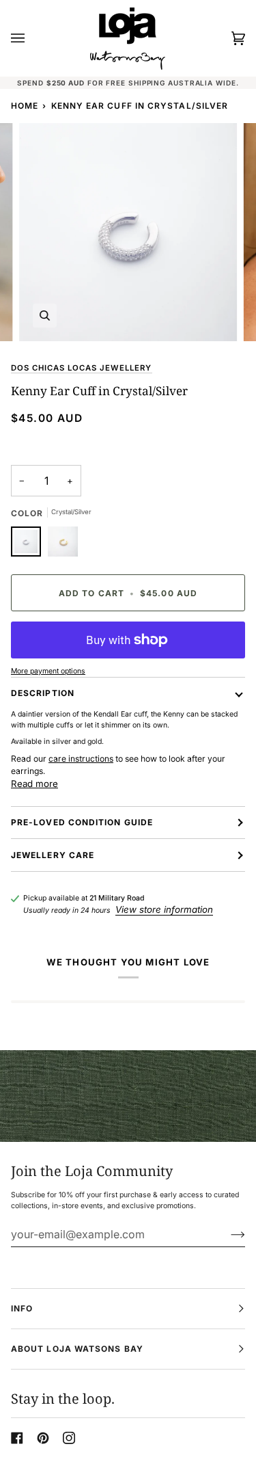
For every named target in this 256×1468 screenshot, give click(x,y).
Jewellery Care (52, 855)
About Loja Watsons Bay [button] (77, 1349)
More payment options (48, 671)
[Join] (227, 1234)
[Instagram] (69, 1438)
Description (42, 693)
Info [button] (22, 1308)
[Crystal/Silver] (29, 544)
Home (24, 106)
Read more (34, 783)
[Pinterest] (43, 1438)
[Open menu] (31, 38)
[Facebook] (17, 1438)
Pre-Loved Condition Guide (82, 822)
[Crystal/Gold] (63, 544)
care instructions (80, 758)
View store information (164, 909)
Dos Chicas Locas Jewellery (81, 368)
